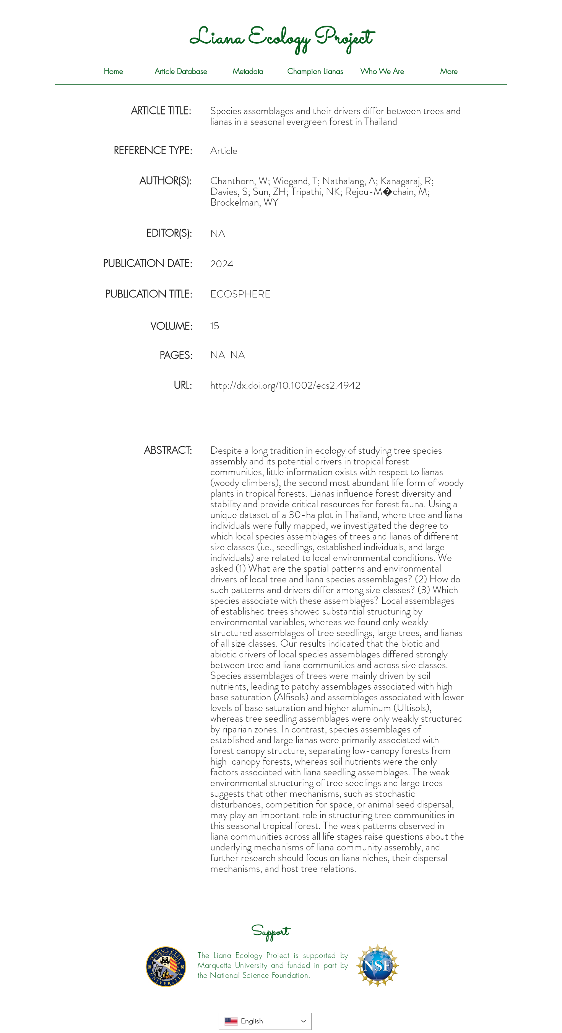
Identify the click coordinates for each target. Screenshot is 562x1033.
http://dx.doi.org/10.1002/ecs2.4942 (285, 385)
